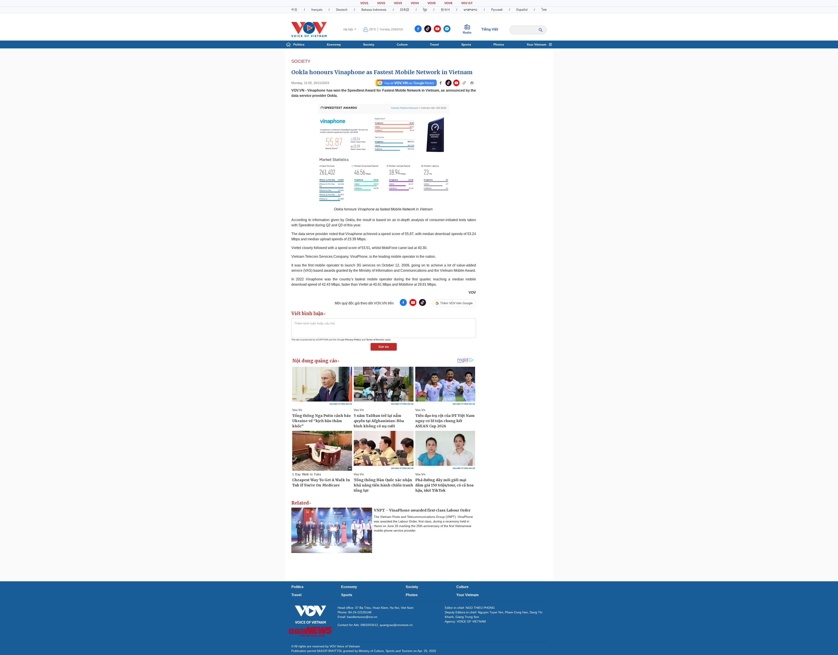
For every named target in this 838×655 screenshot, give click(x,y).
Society (368, 44)
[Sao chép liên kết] (464, 83)
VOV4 (415, 3)
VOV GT (467, 3)
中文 (294, 9)
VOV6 (448, 3)
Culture (402, 44)
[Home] (309, 29)
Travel (434, 44)
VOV (472, 292)
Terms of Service (375, 339)
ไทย (544, 9)
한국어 (445, 9)
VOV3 (398, 3)
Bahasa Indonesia (373, 9)
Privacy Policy (353, 339)
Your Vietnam (536, 44)
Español (521, 9)
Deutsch (341, 9)
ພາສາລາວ (470, 9)
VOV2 (381, 3)
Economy (334, 44)
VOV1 (364, 3)
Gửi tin (384, 346)
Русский (497, 9)
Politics (298, 44)
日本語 (404, 9)
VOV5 (432, 3)
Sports (466, 44)
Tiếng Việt (489, 29)
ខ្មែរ (425, 9)
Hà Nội (348, 29)
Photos (498, 44)
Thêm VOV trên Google (456, 303)
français (316, 9)
